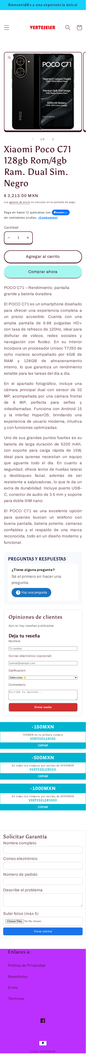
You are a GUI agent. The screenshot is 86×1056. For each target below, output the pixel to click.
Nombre (15, 641)
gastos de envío (19, 202)
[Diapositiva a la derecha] (53, 139)
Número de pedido (20, 874)
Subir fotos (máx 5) (21, 914)
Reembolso (18, 977)
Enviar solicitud (43, 931)
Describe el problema (23, 890)
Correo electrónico (20, 859)
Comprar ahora (43, 272)
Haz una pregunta (32, 592)
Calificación (17, 670)
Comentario (17, 684)
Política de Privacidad (26, 965)
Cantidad (11, 227)
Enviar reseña (43, 707)
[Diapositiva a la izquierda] (32, 139)
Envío (13, 988)
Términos (16, 999)
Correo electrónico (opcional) (30, 656)
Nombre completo (20, 843)
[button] (6, 27)
